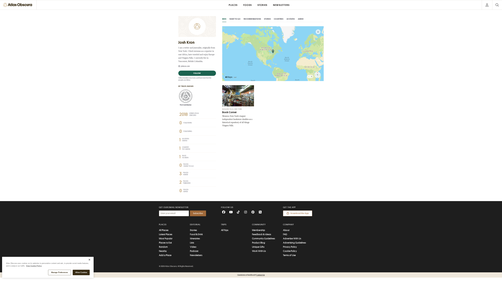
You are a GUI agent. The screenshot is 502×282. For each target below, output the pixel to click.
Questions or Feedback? (251, 275)
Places (163, 225)
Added (301, 19)
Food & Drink (196, 234)
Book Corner (229, 112)
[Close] (89, 260)
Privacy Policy (290, 247)
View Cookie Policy (34, 266)
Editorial (195, 225)
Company (288, 225)
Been (224, 19)
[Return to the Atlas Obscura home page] (18, 5)
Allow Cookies (81, 272)
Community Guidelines (263, 239)
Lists (192, 243)
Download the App (299, 213)
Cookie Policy (290, 251)
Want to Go (235, 19)
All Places (164, 230)
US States (291, 19)
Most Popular (165, 239)
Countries (278, 19)
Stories (267, 19)
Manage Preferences (59, 272)
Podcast (194, 251)
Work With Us (259, 251)
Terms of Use (289, 255)
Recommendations (252, 19)
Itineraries (195, 239)
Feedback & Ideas (261, 234)
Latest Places (165, 234)
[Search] (497, 5)
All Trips (224, 230)
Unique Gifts (258, 247)
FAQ (285, 234)
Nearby (163, 251)
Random (163, 247)
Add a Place (165, 255)
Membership (258, 230)
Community (259, 225)
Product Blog (258, 243)
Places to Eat (165, 243)
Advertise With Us (292, 239)
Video (193, 247)
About (286, 230)
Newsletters (196, 255)
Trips (224, 225)
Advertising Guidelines (294, 243)
